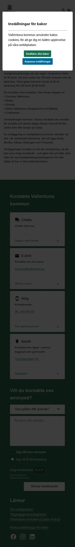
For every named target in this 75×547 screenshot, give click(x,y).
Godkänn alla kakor (37, 53)
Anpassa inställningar (38, 61)
